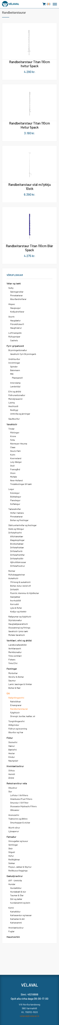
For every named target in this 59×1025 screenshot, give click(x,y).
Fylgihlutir (15, 712)
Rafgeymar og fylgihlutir (19, 616)
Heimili (11, 774)
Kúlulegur (15, 493)
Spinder (14, 366)
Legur (11, 489)
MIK (12, 374)
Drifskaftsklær (17, 547)
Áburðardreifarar (18, 299)
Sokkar (11, 863)
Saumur (12, 680)
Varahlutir (12, 424)
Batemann (15, 370)
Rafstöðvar (15, 701)
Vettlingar (13, 844)
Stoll (12, 465)
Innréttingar (14, 362)
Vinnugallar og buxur (18, 841)
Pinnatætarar (16, 295)
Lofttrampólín (15, 333)
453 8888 (32, 994)
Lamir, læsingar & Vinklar (20, 684)
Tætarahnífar (14, 509)
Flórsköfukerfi (17, 324)
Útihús (11, 770)
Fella (12, 440)
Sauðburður (14, 418)
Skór (10, 848)
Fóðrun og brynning (17, 728)
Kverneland (15, 458)
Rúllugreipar (14, 336)
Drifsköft (14, 589)
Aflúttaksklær (16, 536)
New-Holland (16, 480)
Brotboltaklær (17, 543)
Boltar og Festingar (19, 520)
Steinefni (12, 742)
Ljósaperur (13, 831)
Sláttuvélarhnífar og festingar (22, 525)
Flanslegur (15, 500)
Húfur (11, 855)
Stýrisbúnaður (15, 620)
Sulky (10, 288)
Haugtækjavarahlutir (18, 624)
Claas (12, 447)
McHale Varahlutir (16, 635)
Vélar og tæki (14, 283)
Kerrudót (14, 604)
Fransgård (15, 469)
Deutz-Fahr (15, 451)
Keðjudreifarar (17, 311)
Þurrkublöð (15, 600)
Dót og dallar (16, 899)
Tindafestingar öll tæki (21, 484)
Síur (10, 791)
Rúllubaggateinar (16, 574)
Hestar (11, 753)
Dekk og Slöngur (16, 529)
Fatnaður (11, 836)
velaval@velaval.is (29, 1015)
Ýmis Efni (12, 663)
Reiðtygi (14, 410)
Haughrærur (16, 327)
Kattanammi (16, 922)
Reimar (11, 571)
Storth (11, 316)
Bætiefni (12, 749)
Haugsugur (15, 308)
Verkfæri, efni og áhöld (19, 640)
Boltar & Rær (14, 688)
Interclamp (15, 382)
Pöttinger (14, 432)
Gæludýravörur (15, 876)
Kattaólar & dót (17, 919)
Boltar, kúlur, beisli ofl (20, 585)
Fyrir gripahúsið (15, 345)
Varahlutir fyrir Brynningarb (23, 354)
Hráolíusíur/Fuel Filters (21, 799)
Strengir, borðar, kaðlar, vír (22, 716)
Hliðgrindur (13, 725)
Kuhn (12, 454)
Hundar (11, 884)
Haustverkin (13, 936)
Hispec (11, 304)
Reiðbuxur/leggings (18, 870)
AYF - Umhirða (15, 880)
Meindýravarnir (15, 399)
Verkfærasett (14, 648)
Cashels (14, 340)
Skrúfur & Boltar (16, 676)
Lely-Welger (16, 462)
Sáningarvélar (16, 291)
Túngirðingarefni (16, 721)
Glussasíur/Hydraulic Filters (23, 806)
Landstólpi (15, 386)
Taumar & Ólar (17, 895)
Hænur (11, 746)
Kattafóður (15, 911)
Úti (8, 693)
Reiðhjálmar (14, 859)
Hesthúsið (13, 406)
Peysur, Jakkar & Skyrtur (20, 867)
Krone (13, 436)
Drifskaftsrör (16, 551)
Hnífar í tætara (17, 512)
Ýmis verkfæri (15, 655)
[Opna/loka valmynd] (55, 4)
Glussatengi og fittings (19, 627)
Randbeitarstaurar (19, 709)
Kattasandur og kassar (21, 915)
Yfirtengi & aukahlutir (20, 582)
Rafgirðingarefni (16, 697)
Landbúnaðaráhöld (17, 644)
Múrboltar (13, 673)
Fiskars (11, 659)
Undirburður (14, 359)
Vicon (13, 473)
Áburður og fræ (15, 732)
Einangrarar (16, 705)
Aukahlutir (13, 578)
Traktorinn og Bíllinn (18, 818)
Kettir (11, 907)
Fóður (10, 737)
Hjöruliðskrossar (18, 562)
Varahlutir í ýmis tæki (18, 631)
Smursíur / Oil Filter (19, 802)
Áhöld (11, 777)
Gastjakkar (15, 596)
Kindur (11, 757)
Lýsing (11, 402)
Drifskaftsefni (15, 532)
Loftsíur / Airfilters (19, 795)
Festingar (12, 668)
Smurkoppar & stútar (20, 822)
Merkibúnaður (15, 652)
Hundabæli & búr (18, 891)
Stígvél (11, 852)
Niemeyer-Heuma (18, 443)
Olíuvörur (12, 787)
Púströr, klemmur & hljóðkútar (24, 593)
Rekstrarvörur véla (17, 783)
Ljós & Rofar (16, 607)
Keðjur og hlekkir (18, 611)
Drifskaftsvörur (17, 566)
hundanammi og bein (20, 902)
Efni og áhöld (14, 391)
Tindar (11, 428)
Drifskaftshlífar (17, 554)
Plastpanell (17, 377)
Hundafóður (16, 888)
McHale (13, 476)
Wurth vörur (14, 827)
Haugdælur (15, 320)
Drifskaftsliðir (16, 558)
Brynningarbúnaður (17, 350)
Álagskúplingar (17, 540)
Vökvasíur (14, 810)
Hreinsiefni (13, 815)
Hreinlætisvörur (15, 766)
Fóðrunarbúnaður (16, 395)
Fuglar (11, 931)
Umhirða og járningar (20, 413)
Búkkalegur (15, 496)
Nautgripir (13, 760)
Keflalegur (15, 504)
